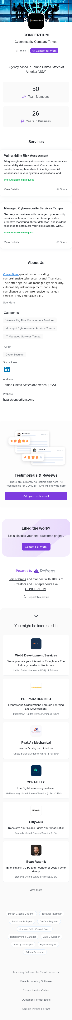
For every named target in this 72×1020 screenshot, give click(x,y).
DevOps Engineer (49, 921)
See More (9, 302)
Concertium (10, 274)
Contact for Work (46, 50)
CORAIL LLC (36, 782)
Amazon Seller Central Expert (34, 929)
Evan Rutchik (36, 861)
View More (36, 889)
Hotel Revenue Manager (23, 937)
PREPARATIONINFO (36, 699)
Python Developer (35, 952)
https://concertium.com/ (18, 399)
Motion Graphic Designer (21, 914)
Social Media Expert (22, 921)
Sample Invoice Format (36, 1008)
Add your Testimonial (36, 496)
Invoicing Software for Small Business (36, 972)
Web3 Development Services (36, 655)
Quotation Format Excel (36, 999)
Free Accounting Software (36, 981)
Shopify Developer (23, 944)
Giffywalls (36, 822)
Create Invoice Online (36, 990)
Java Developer (51, 937)
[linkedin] (7, 369)
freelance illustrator (52, 914)
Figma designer (48, 944)
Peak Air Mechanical (36, 742)
